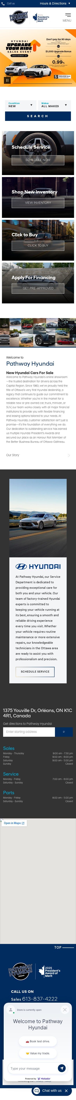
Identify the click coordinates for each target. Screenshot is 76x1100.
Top (58, 948)
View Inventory (38, 202)
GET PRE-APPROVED (38, 288)
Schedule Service (35, 671)
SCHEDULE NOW (38, 160)
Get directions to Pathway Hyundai (27, 724)
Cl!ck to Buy (38, 245)
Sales (34, 999)
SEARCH (38, 116)
